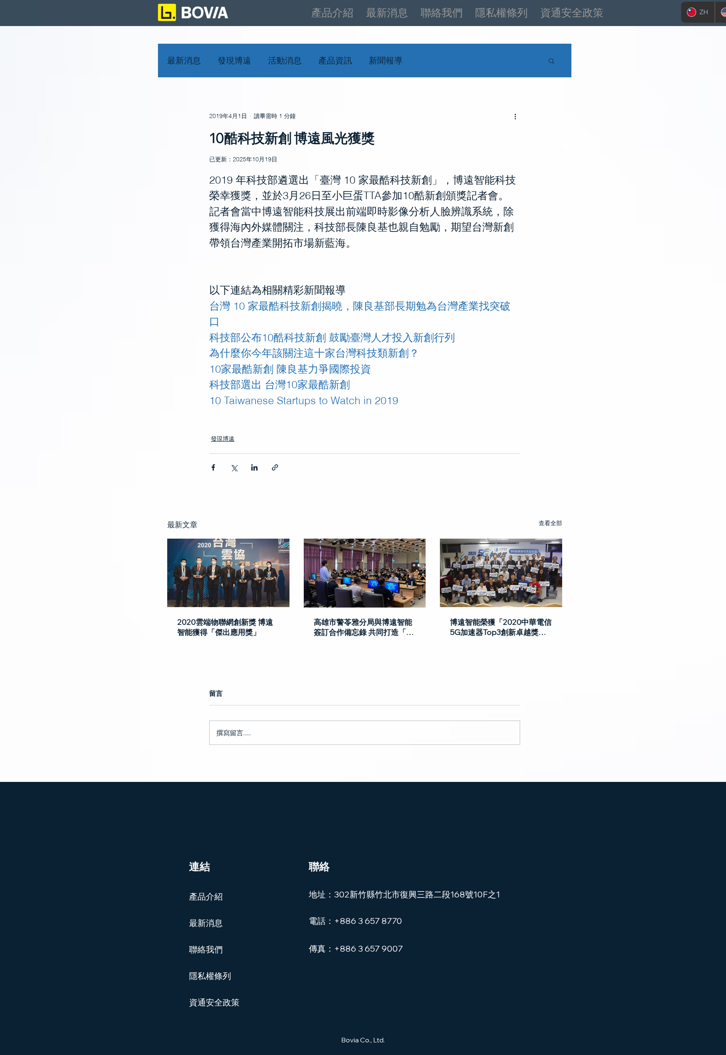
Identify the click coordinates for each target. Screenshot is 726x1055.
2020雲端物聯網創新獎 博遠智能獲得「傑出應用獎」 (225, 627)
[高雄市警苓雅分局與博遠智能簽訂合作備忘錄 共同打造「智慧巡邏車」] (365, 573)
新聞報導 (385, 60)
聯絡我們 (206, 949)
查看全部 (550, 523)
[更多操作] (515, 116)
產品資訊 (335, 60)
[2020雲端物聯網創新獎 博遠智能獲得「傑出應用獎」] (228, 573)
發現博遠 (234, 60)
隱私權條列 (210, 976)
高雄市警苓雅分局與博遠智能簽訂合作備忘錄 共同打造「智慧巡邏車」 (364, 627)
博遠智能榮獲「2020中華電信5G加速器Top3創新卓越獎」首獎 (501, 627)
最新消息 (184, 60)
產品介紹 (206, 896)
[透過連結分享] (275, 467)
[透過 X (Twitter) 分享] (234, 467)
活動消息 (285, 60)
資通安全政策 (214, 1002)
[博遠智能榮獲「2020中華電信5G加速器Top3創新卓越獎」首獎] (501, 573)
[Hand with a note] (193, 12)
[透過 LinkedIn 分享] (254, 467)
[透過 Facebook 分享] (213, 467)
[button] (551, 60)
